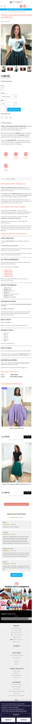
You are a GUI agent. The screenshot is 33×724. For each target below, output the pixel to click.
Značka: (5, 21)
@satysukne (17, 641)
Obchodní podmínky (16, 686)
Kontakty (16, 664)
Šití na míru (16, 677)
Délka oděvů (16, 673)
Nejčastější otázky (16, 657)
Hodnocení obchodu (16, 514)
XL (19, 440)
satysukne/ (17, 637)
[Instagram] (26, 156)
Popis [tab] (3, 179)
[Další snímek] (31, 45)
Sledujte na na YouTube (18, 639)
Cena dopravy (16, 693)
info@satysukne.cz (18, 628)
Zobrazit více (16, 575)
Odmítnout (8, 720)
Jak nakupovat (16, 689)
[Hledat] (1, 6)
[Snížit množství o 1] (6, 110)
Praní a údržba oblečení (16, 675)
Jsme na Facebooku (17, 635)
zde (17, 707)
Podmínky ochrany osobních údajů (16, 691)
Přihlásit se (30, 618)
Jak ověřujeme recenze (16, 684)
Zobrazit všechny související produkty (16, 504)
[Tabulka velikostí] (6, 168)
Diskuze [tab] (13, 179)
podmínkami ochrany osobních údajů (22, 620)
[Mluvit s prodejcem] (6, 156)
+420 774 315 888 (17, 630)
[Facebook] (16, 156)
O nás (16, 659)
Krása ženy (16, 661)
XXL (22, 440)
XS (9, 440)
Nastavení (16, 715)
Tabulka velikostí (16, 671)
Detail (28, 437)
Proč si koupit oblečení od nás (16, 655)
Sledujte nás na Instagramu (17, 587)
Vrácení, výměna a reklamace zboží (16, 695)
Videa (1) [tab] (8, 179)
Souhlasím (24, 720)
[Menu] (29, 6)
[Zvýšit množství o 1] (6, 109)
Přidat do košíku (15, 109)
